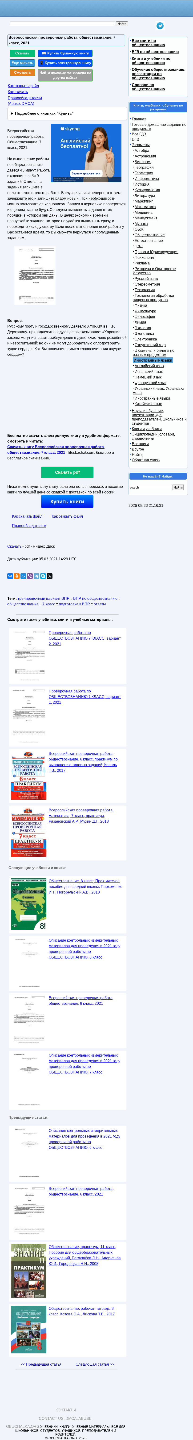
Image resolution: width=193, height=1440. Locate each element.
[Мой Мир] (23, 576)
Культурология (147, 190)
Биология (143, 162)
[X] (49, 576)
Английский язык (149, 366)
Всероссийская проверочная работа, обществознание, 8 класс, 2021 (81, 1000)
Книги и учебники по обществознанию (151, 61)
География (144, 167)
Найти (137, 455)
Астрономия (145, 156)
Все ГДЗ (139, 134)
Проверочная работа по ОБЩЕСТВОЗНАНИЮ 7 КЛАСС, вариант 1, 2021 (85, 696)
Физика (141, 305)
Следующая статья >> (95, 1364)
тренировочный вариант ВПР (43, 598)
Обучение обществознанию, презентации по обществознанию (158, 74)
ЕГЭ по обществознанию (155, 52)
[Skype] (43, 576)
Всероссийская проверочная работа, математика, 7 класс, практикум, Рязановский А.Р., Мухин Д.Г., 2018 (81, 815)
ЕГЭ (135, 139)
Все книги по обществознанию (148, 43)
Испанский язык (149, 372)
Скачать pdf (67, 472)
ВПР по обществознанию (95, 598)
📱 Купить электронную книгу (65, 63)
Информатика (147, 179)
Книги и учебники (147, 429)
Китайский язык (148, 404)
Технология (145, 290)
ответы (100, 604)
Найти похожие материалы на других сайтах (65, 75)
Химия (140, 322)
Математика (145, 207)
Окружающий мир (150, 345)
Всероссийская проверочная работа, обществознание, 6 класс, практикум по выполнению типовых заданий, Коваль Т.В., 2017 (83, 762)
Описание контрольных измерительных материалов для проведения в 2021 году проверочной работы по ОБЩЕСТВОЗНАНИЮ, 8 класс (84, 948)
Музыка (141, 224)
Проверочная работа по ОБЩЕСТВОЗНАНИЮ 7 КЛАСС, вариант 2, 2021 (85, 638)
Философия (145, 317)
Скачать (22, 53)
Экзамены (141, 145)
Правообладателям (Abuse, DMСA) (25, 101)
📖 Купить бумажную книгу (65, 53)
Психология (145, 258)
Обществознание (150, 235)
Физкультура (145, 311)
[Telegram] (36, 576)
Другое (138, 449)
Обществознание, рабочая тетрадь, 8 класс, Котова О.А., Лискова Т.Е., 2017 (82, 1311)
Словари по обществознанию (148, 87)
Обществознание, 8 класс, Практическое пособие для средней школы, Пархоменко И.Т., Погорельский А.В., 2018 (85, 886)
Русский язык (146, 279)
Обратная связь (146, 460)
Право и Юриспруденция (156, 252)
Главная (139, 119)
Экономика (144, 334)
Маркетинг (144, 201)
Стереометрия (147, 284)
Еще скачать (22, 63)
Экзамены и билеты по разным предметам (153, 352)
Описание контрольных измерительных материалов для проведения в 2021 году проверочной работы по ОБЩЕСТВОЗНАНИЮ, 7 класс (84, 1063)
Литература (145, 196)
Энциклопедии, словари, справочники (153, 436)
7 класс (48, 604)
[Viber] (30, 576)
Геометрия (144, 173)
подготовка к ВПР (74, 604)
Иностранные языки (152, 398)
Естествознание (149, 241)
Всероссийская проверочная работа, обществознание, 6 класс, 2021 (81, 1191)
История (142, 184)
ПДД (139, 246)
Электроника (146, 339)
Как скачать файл (27, 516)
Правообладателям (29, 526)
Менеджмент (146, 218)
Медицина (144, 212)
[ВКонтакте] (10, 576)
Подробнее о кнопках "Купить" (44, 113)
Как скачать (18, 92)
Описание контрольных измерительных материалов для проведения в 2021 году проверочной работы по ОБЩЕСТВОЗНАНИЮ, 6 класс (84, 1139)
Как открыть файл (23, 86)
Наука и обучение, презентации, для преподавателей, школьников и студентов (159, 417)
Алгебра (142, 151)
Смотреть (22, 72)
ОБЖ (139, 229)
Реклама (142, 263)
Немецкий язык (148, 377)
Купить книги (67, 501)
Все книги (140, 444)
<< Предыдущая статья (41, 1364)
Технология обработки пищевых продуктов (153, 298)
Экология (143, 328)
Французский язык (150, 383)
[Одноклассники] (17, 576)
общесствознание (23, 604)
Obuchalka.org (22, 1427)
